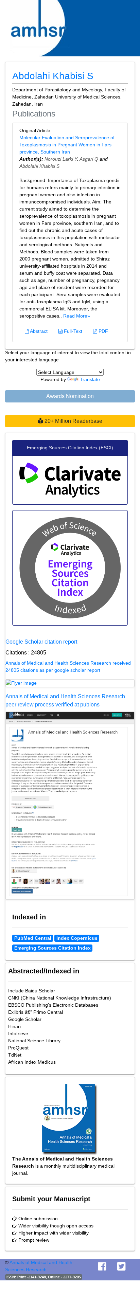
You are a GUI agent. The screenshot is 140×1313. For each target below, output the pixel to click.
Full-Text (72, 331)
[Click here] (70, 683)
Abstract (38, 331)
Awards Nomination (70, 396)
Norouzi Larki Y (61, 159)
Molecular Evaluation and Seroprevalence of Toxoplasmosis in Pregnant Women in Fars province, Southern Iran (67, 145)
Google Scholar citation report (41, 642)
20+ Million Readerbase (72, 421)
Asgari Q (89, 159)
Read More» (76, 316)
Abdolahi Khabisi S (39, 166)
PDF (102, 331)
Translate (90, 379)
